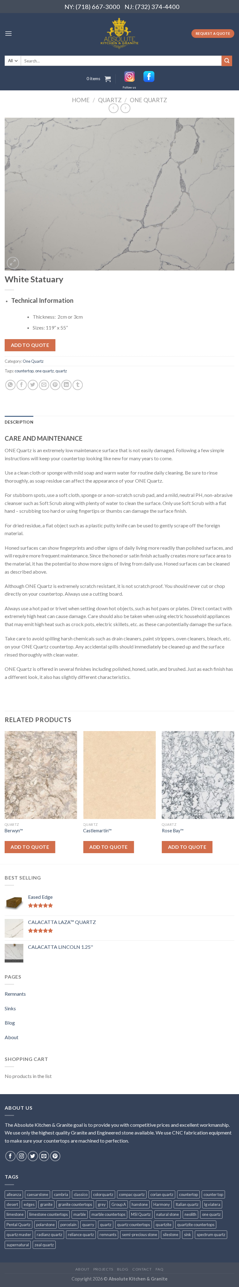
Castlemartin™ (97, 830)
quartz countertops (133, 1224)
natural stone (167, 1214)
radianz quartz (49, 1234)
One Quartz (148, 100)
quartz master (19, 1234)
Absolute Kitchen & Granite (138, 1278)
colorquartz (103, 1194)
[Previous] (5, 796)
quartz (61, 370)
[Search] (227, 61)
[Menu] (8, 33)
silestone (170, 1234)
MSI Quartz (141, 1214)
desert (12, 1204)
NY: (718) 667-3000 (89, 6)
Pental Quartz (18, 1224)
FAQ (160, 1269)
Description (19, 422)
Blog (10, 1023)
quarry (88, 1224)
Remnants (15, 994)
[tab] (19, 422)
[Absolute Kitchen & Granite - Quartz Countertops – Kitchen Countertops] (119, 33)
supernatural (18, 1244)
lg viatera (212, 1204)
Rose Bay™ (172, 830)
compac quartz (132, 1194)
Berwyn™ (14, 830)
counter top (213, 1194)
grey (102, 1204)
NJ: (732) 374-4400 (152, 6)
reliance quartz (81, 1234)
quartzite (163, 1224)
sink (187, 1234)
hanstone (140, 1204)
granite (46, 1204)
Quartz (110, 100)
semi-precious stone (139, 1234)
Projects (103, 1269)
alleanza (14, 1194)
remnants (108, 1234)
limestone (15, 1214)
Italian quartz (187, 1204)
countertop (24, 370)
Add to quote (30, 345)
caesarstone (37, 1194)
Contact (142, 1269)
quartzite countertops (195, 1224)
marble (79, 1214)
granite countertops (75, 1204)
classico (80, 1194)
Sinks (10, 1008)
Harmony (161, 1204)
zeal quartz (44, 1244)
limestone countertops (48, 1214)
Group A (118, 1204)
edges (29, 1204)
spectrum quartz (211, 1234)
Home (81, 100)
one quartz (44, 370)
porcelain (68, 1224)
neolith (190, 1214)
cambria (61, 1194)
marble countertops (108, 1214)
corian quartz (161, 1194)
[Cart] (108, 79)
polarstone (45, 1224)
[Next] (234, 796)
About (11, 1037)
